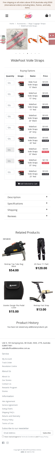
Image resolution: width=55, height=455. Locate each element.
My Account (7, 359)
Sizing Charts (7, 408)
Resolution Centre (9, 366)
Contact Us (6, 384)
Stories (5, 391)
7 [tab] (39, 53)
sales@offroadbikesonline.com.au (16, 348)
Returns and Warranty (11, 416)
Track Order (7, 362)
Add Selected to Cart (28, 184)
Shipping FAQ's (8, 412)
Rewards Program (9, 387)
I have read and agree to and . (26, 437)
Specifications (15, 203)
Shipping (12, 209)
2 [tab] (20, 53)
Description (14, 197)
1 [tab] (16, 53)
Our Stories (6, 380)
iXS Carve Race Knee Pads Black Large (21, 445)
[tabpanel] (38, 39)
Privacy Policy (7, 419)
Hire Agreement (8, 401)
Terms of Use (7, 423)
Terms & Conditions (28, 437)
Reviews (12, 216)
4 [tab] (27, 53)
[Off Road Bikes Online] (27, 15)
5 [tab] (31, 53)
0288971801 (7, 345)
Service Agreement (10, 405)
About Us (6, 376)
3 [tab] (23, 53)
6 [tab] (35, 53)
